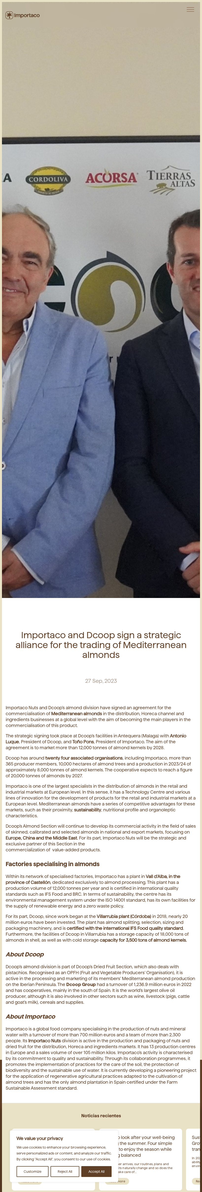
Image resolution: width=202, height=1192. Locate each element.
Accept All (96, 1171)
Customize (32, 1171)
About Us (185, 11)
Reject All (65, 1171)
